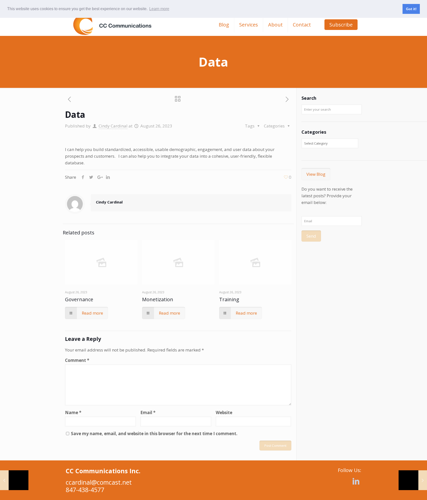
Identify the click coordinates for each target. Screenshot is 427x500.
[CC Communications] (112, 24)
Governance (79, 299)
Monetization (157, 299)
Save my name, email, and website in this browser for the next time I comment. (154, 433)
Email (147, 412)
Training (229, 299)
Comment (77, 360)
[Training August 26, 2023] (413, 480)
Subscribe (341, 24)
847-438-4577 (85, 489)
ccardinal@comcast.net (99, 482)
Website (224, 412)
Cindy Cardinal (113, 126)
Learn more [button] (159, 9)
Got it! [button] (411, 9)
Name (73, 412)
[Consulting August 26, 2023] (14, 480)
